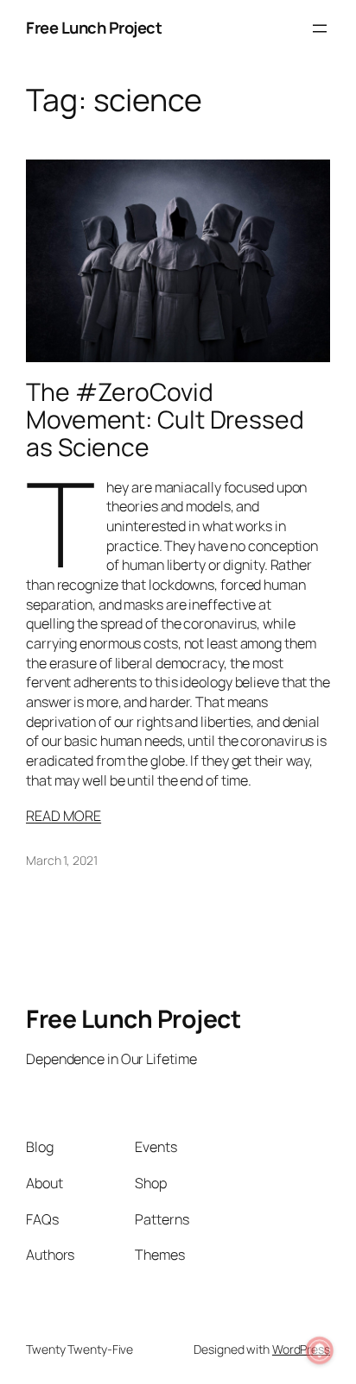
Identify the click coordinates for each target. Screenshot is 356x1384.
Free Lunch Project (94, 27)
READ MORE (63, 815)
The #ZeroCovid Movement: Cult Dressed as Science (165, 420)
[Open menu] (319, 28)
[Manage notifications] (320, 1350)
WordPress (301, 1349)
